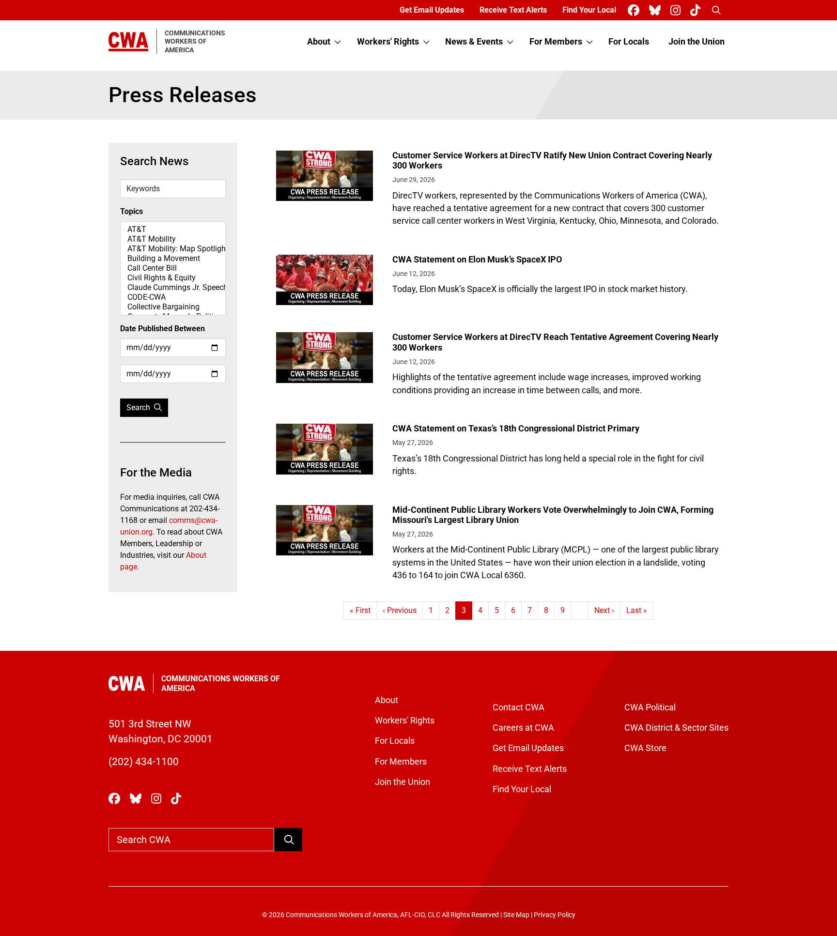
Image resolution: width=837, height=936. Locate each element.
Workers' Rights (388, 41)
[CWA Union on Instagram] (677, 10)
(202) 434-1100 (143, 761)
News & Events (474, 41)
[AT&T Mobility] (172, 239)
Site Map (516, 915)
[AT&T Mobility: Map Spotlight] (172, 249)
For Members (555, 41)
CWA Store (645, 748)
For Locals (628, 41)
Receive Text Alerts (513, 10)
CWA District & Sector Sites (676, 728)
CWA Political (650, 707)
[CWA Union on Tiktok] (697, 10)
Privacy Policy (554, 915)
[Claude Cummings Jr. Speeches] (172, 287)
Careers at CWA (523, 728)
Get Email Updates (432, 10)
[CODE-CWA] (172, 297)
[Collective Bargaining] (172, 307)
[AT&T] (172, 229)
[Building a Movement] (172, 258)
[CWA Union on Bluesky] (657, 10)
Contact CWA (518, 707)
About (318, 41)
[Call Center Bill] (172, 268)
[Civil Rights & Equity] (172, 278)
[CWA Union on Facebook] (635, 10)
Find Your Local (589, 10)
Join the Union (696, 41)
